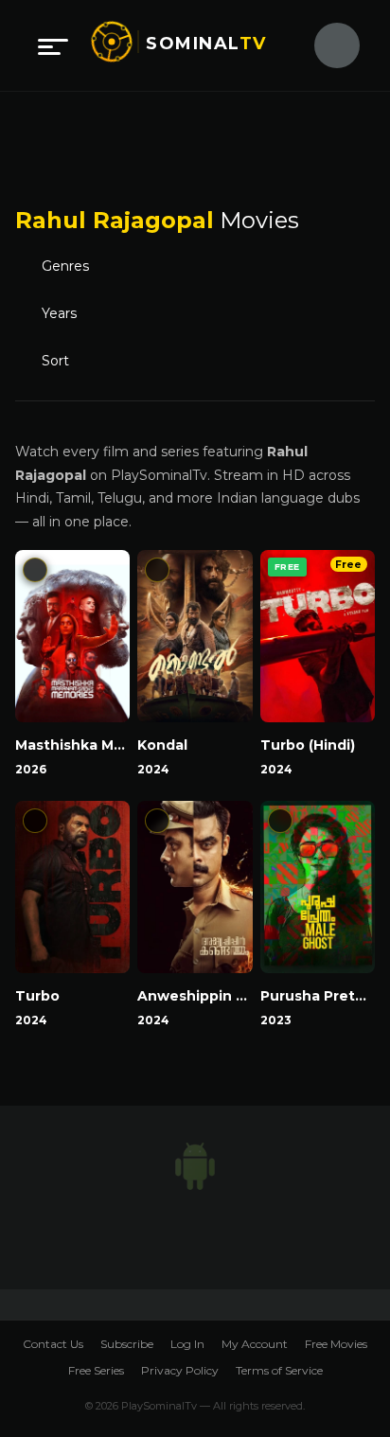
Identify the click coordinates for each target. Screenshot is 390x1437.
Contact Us (53, 1344)
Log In (187, 1344)
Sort (59, 361)
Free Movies (336, 1344)
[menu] (53, 45)
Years (61, 314)
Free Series (96, 1370)
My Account (255, 1344)
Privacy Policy (180, 1370)
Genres (71, 266)
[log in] (326, 45)
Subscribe (126, 1344)
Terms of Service (279, 1370)
